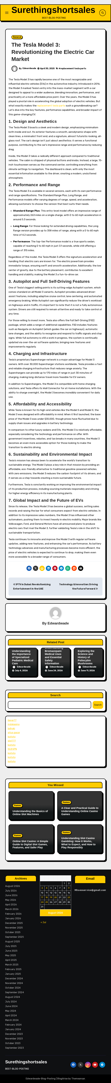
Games (17, 805)
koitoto (11, 736)
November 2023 (14, 1038)
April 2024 (11, 1015)
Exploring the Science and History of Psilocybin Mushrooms (86, 657)
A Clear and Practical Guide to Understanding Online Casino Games (79, 811)
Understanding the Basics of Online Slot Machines (30, 813)
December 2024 (14, 978)
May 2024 (10, 1010)
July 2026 (11, 890)
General (17, 37)
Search (55, 695)
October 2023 (12, 1043)
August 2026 (12, 886)
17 (42, 897)
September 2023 (14, 1047)
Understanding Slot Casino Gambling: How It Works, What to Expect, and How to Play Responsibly (78, 843)
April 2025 (11, 960)
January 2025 (13, 974)
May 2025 (10, 955)
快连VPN (12, 749)
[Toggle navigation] (6, 13)
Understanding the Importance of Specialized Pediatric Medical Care (22, 657)
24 (42, 902)
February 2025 (13, 969)
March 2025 (11, 964)
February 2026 (13, 913)
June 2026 (11, 895)
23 (68, 897)
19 (51, 897)
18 (47, 897)
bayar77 (12, 720)
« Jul (43, 922)
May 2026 (10, 900)
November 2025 (14, 927)
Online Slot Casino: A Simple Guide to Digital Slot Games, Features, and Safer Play (30, 844)
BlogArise (62, 1078)
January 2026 (13, 918)
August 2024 (12, 997)
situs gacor (14, 732)
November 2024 (14, 983)
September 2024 (14, 992)
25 (46, 902)
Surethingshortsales (53, 10)
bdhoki (11, 728)
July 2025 (10, 946)
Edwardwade (29, 68)
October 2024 (13, 987)
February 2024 (13, 1024)
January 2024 (13, 1029)
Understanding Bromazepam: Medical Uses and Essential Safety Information (54, 655)
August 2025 (12, 941)
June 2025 (11, 950)
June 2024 (11, 1006)
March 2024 (11, 1020)
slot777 (12, 740)
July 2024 (11, 1001)
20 (55, 897)
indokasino (14, 724)
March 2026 (11, 909)
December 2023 (14, 1034)
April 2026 (11, 904)
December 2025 (14, 923)
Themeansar (78, 1078)
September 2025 (14, 937)
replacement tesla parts (73, 68)
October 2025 (12, 932)
